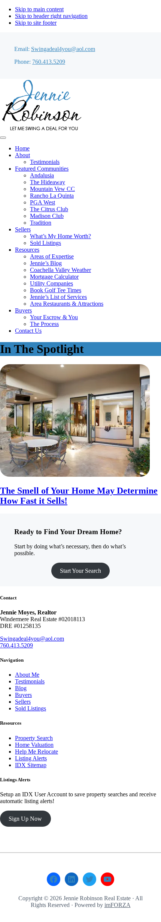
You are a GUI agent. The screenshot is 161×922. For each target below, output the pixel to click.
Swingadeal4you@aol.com (63, 49)
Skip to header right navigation (51, 16)
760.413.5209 (48, 62)
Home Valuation (34, 745)
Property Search (34, 738)
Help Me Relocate (36, 751)
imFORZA (117, 905)
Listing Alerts (31, 758)
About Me (27, 674)
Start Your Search (80, 571)
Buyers (23, 695)
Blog (21, 688)
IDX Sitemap (30, 765)
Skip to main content (39, 9)
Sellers (23, 701)
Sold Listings (30, 708)
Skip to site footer (36, 23)
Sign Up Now (25, 818)
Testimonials (30, 681)
